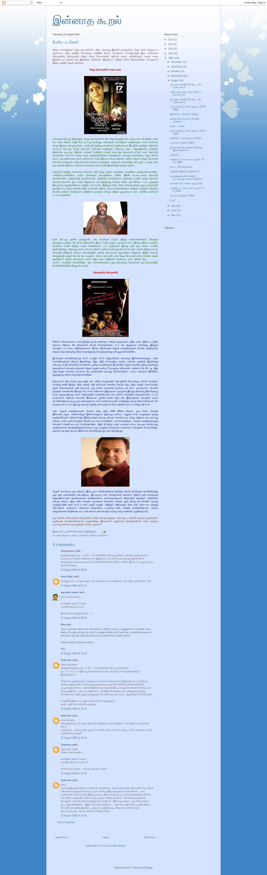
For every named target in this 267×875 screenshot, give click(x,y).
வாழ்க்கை (103, 535)
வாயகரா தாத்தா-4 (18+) (182, 195)
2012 (171, 44)
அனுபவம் (65, 535)
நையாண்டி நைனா (69, 592)
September (177, 75)
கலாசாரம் (84, 535)
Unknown (66, 660)
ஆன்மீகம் (174, 154)
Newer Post (61, 837)
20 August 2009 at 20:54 (73, 569)
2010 (171, 53)
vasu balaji (67, 576)
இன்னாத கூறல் (87, 20)
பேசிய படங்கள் (177, 126)
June (174, 210)
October (175, 71)
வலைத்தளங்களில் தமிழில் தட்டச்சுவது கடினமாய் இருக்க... (187, 177)
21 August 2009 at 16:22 (73, 708)
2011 (171, 48)
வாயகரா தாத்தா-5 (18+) (182, 142)
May (173, 215)
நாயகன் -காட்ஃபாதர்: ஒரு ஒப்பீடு (186, 183)
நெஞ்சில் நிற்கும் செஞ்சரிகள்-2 (185, 171)
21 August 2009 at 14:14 (73, 653)
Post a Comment (66, 822)
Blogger (148, 867)
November (177, 66)
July (173, 205)
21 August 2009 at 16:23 (73, 737)
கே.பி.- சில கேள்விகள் (181, 166)
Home (106, 837)
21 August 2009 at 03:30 (73, 617)
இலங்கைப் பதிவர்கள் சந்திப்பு (184, 114)
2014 (171, 39)
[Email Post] (103, 531)
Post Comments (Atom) (112, 845)
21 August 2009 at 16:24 (73, 773)
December (177, 62)
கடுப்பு (75, 535)
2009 (171, 58)
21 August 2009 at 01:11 (73, 585)
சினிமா (93, 535)
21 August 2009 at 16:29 (73, 815)
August (175, 80)
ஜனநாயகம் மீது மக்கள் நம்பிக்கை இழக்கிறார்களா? (186, 149)
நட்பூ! (172, 200)
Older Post (149, 837)
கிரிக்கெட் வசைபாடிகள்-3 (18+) (185, 138)
